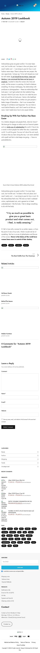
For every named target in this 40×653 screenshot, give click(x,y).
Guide (16, 535)
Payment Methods (6, 582)
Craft (19, 532)
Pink (29, 539)
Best (16, 529)
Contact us (4, 613)
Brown (34, 529)
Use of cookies (21, 645)
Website (3, 411)
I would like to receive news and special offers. (13, 571)
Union (33, 542)
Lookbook (18, 245)
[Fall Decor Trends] (20, 279)
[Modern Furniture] (20, 319)
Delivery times (5, 579)
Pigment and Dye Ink (7, 598)
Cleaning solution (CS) (7, 601)
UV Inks (3, 595)
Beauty (23, 21)
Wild (9, 546)
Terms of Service (25, 642)
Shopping (4, 459)
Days (25, 532)
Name (3, 393)
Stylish (13, 542)
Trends (3, 463)
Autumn (4, 245)
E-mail (3, 402)
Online (10, 539)
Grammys (9, 535)
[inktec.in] (20, 6)
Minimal (26, 245)
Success (20, 542)
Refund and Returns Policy (11, 642)
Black (21, 529)
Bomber (27, 529)
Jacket (22, 535)
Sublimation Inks (5, 590)
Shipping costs (5, 576)
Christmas (5, 532)
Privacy (34, 642)
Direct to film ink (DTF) (7, 593)
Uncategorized (5, 466)
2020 (4, 529)
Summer (27, 542)
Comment (4, 371)
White (4, 546)
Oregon (17, 539)
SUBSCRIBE (20, 567)
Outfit (23, 539)
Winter (15, 546)
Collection (12, 532)
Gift (3, 535)
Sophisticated (6, 542)
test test (5, 21)
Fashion (11, 245)
